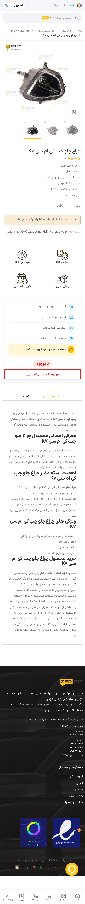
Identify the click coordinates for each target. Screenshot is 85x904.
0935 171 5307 (76, 743)
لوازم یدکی (66, 31)
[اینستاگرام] (64, 5)
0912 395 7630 (76, 747)
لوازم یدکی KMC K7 (19, 31)
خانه (80, 31)
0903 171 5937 (76, 735)
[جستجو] (77, 18)
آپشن (79, 783)
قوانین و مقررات (73, 802)
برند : (77, 206)
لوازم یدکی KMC (45, 31)
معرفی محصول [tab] (53, 396)
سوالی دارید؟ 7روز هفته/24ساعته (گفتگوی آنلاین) (54, 720)
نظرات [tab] (25, 396)
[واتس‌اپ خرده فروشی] (56, 5)
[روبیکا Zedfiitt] (79, 5)
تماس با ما (76, 789)
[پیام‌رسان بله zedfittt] (71, 5)
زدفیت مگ (76, 796)
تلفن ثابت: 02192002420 (70, 726)
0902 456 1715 (76, 751)
